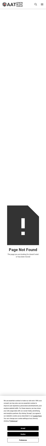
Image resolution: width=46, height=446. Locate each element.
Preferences (23, 440)
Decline (23, 434)
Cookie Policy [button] (37, 416)
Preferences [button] (13, 421)
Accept (23, 428)
